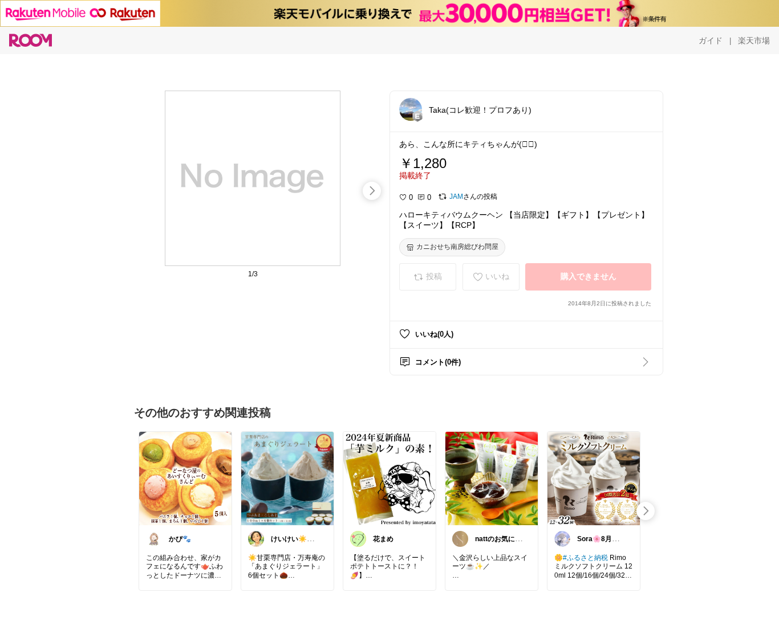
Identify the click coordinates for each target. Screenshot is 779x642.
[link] (185, 478)
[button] (410, 109)
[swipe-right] (372, 191)
